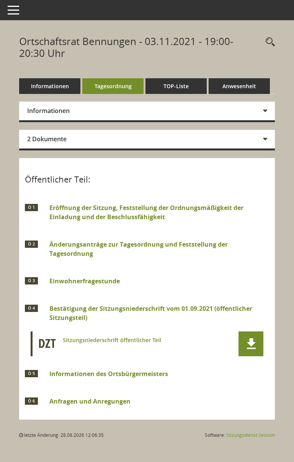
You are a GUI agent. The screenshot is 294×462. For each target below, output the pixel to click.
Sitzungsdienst (250, 435)
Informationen (50, 86)
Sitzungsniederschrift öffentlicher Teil (112, 340)
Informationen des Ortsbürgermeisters (108, 374)
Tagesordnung (113, 86)
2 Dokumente (47, 139)
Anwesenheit (239, 86)
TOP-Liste (176, 86)
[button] (250, 343)
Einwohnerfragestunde (84, 281)
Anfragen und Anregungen (90, 401)
